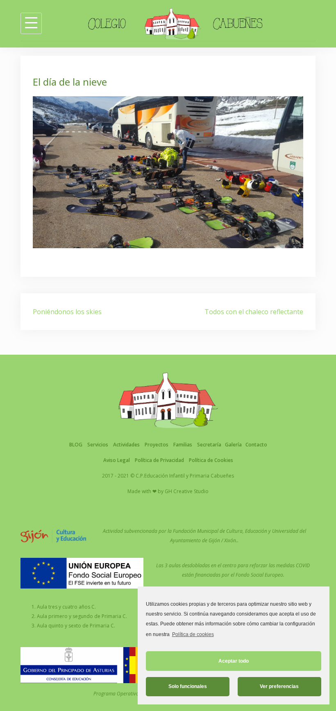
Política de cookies (192, 634)
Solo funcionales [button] (187, 686)
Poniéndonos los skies (67, 311)
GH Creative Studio (187, 491)
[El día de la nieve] (168, 171)
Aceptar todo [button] (233, 661)
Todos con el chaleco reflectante (253, 311)
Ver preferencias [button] (279, 686)
